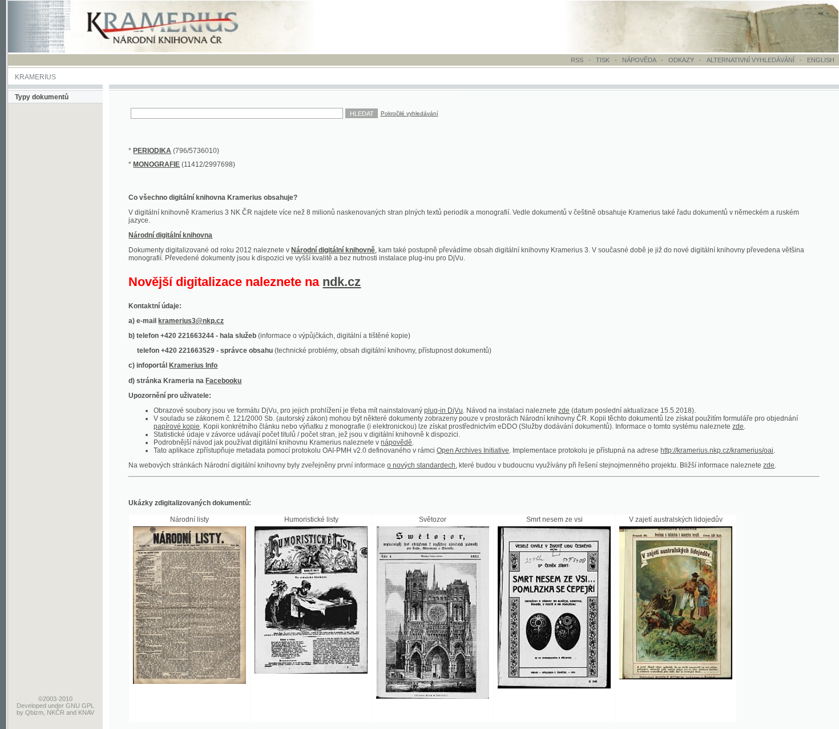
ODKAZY (681, 60)
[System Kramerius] (175, 50)
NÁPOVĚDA (639, 60)
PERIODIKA (152, 151)
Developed (31, 705)
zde (564, 410)
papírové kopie (177, 426)
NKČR (55, 712)
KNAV (86, 712)
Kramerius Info (193, 365)
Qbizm (34, 712)
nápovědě (396, 442)
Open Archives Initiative (473, 450)
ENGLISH (820, 60)
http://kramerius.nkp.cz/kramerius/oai (716, 450)
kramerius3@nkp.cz (191, 321)
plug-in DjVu (443, 410)
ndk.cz (341, 282)
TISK (603, 60)
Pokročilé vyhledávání (409, 113)
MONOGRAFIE (156, 164)
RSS (577, 60)
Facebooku (223, 381)
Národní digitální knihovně (333, 250)
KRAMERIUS (35, 77)
